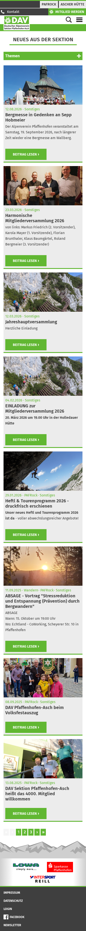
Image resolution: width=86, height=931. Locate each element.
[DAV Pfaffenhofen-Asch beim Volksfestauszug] (43, 677)
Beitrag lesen (25, 154)
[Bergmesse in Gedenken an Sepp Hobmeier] (43, 85)
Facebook (17, 917)
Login (8, 909)
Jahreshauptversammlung (31, 321)
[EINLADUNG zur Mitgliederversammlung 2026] (43, 376)
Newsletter (12, 925)
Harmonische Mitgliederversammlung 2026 (34, 218)
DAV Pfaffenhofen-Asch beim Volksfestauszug (34, 710)
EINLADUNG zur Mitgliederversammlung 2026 (34, 408)
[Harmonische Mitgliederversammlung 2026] (43, 185)
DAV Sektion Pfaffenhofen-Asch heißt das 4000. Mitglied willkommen (37, 794)
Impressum (12, 893)
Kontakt (13, 12)
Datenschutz (13, 901)
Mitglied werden (69, 12)
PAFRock (49, 4)
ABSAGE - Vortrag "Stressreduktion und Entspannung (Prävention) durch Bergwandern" (42, 601)
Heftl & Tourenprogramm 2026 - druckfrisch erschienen (37, 503)
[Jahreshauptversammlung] (43, 292)
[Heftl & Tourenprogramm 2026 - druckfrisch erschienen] (43, 471)
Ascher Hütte (72, 4)
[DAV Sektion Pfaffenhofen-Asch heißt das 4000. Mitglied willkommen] (43, 758)
